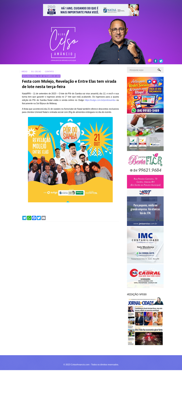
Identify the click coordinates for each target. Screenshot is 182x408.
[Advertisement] (80, 388)
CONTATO (49, 71)
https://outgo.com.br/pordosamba (100, 100)
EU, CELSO (36, 71)
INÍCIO (24, 71)
